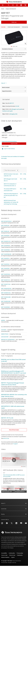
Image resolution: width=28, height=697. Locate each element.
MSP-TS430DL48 (5, 231)
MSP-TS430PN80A (5, 250)
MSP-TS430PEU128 (5, 241)
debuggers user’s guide (16, 109)
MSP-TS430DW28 (5, 235)
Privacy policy (20, 553)
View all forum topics (14, 429)
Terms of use (12, 555)
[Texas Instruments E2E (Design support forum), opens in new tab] (21, 523)
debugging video (13, 114)
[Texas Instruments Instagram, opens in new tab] (2, 523)
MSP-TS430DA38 (5, 225)
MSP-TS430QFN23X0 (6, 288)
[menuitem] (8, 5)
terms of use (6, 438)
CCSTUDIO (3, 329)
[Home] (14, 2)
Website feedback (5, 557)
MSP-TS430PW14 (5, 258)
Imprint (13, 557)
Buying (2, 514)
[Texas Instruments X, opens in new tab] (12, 523)
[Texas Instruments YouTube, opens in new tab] (26, 523)
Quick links (3, 508)
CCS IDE (17, 106)
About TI (3, 503)
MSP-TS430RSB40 (5, 307)
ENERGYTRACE (4, 334)
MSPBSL (3, 320)
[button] (3, 5)
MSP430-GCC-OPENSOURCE (8, 339)
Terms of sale (4, 555)
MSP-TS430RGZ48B (6, 297)
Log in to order (14, 143)
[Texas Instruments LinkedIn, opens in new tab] (16, 523)
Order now (14, 22)
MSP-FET (12, 103)
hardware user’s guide (7, 111)
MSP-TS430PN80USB (6, 254)
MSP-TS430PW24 (5, 264)
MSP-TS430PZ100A (5, 284)
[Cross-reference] (13, 5)
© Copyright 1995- (6, 560)
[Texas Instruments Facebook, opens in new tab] (7, 523)
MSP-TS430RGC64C (6, 292)
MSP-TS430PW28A (5, 274)
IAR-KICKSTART (4, 336)
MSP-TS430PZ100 (5, 280)
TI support (15, 443)
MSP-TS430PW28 (5, 268)
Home (2, 8)
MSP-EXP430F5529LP (6, 221)
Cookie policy (12, 553)
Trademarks (19, 555)
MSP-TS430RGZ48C (6, 301)
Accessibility (4, 553)
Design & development (11, 8)
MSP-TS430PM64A (5, 245)
